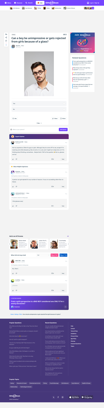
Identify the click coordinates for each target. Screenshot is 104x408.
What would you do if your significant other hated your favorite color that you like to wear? (55, 353)
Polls (20, 314)
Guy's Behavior (28, 8)
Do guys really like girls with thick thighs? (19, 347)
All (68, 236)
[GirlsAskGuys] (14, 397)
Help (72, 326)
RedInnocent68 (19, 142)
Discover (19, 3)
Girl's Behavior (16, 8)
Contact (73, 328)
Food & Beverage (54, 383)
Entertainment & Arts (35, 383)
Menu (9, 3)
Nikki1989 (18, 260)
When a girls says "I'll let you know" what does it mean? (23, 366)
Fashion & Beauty (71, 8)
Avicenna (17, 171)
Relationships (58, 8)
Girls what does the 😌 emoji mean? (18, 336)
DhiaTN (18, 45)
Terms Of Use (74, 331)
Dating (47, 8)
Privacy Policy (74, 336)
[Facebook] (58, 397)
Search (30, 3)
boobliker (17, 280)
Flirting (39, 8)
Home (12, 314)
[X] (53, 397)
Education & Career (22, 383)
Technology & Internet (25, 386)
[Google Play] (87, 397)
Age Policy (73, 338)
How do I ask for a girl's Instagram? (18, 339)
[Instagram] (62, 397)
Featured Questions (76, 343)
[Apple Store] (75, 397)
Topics (72, 346)
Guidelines (73, 333)
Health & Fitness (86, 383)
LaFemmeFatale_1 (20, 193)
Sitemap (73, 341)
